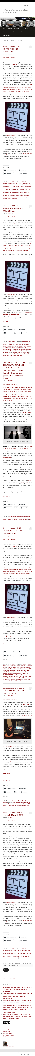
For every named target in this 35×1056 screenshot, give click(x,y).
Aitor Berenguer (26, 341)
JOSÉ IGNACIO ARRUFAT (12, 189)
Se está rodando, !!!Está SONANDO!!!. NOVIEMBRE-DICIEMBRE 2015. (13, 531)
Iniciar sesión (6, 1031)
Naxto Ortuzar (17, 194)
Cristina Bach (23, 185)
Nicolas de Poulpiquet (15, 350)
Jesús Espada (16, 673)
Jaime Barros (13, 671)
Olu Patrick (16, 676)
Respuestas (18, 681)
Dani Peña (16, 667)
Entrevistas (25, 28)
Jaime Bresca (20, 671)
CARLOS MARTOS (25, 950)
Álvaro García (25, 183)
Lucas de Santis (18, 349)
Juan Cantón (10, 191)
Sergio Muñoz (19, 679)
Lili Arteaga (17, 191)
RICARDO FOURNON (13, 958)
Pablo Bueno (25, 194)
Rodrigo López (11, 679)
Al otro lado (6, 32)
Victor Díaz (9, 355)
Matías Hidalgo (15, 192)
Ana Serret (24, 518)
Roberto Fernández (24, 195)
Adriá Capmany (26, 182)
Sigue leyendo (7, 162)
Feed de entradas (7, 1033)
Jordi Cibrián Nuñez (10, 347)
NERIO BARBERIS (13, 956)
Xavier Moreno (11, 681)
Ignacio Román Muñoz (21, 952)
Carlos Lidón (17, 185)
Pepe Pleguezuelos (11, 678)
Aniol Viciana (13, 665)
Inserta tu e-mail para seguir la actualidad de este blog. (17, 963)
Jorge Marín (19, 347)
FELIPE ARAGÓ (11, 952)
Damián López (10, 667)
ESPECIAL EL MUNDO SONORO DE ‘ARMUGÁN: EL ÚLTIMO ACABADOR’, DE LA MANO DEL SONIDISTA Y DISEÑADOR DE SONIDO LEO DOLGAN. (17, 1016)
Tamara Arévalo (21, 354)
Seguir (5, 970)
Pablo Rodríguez (24, 676)
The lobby (25, 679)
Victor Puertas (15, 805)
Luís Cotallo (23, 191)
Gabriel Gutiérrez (15, 346)
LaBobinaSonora (11, 804)
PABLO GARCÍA (22, 956)
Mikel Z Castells (25, 675)
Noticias (10, 28)
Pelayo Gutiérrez (25, 350)
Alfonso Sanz (6, 665)
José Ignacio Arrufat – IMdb (17, 777)
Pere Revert (20, 678)
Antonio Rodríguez (14, 343)
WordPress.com (7, 1037)
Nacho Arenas (6, 350)
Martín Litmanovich (27, 349)
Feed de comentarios (8, 1035)
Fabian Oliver (20, 668)
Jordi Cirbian (23, 673)
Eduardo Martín (10, 186)
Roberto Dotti (15, 195)
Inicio (4, 28)
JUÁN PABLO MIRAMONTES (20, 955)
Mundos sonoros (15, 32)
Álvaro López (19, 665)
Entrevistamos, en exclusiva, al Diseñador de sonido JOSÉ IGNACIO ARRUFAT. (14, 690)
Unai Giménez (16, 197)
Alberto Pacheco (26, 664)
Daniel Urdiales (23, 667)
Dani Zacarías (18, 344)
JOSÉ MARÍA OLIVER (8, 955)
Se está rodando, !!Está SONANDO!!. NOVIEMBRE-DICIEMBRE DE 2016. (13, 208)
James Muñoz (8, 188)
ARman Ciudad (13, 183)
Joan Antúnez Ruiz (23, 188)
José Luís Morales (22, 189)
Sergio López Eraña (7, 197)
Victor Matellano (7, 805)
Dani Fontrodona (10, 344)
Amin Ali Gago (6, 343)
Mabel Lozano (19, 804)
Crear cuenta (6, 1030)
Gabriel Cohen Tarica (8, 670)
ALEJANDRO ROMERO (8, 950)
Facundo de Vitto (28, 668)
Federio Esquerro (7, 346)
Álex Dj (19, 183)
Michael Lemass (23, 192)
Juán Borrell (11, 349)
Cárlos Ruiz (26, 665)
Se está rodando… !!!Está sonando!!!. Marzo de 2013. (13, 813)
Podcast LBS (17, 28)
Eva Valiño (16, 186)
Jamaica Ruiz (10, 953)
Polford (10, 195)
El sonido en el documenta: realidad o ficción (19, 516)
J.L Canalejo (23, 346)
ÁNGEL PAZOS (17, 950)
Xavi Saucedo (23, 197)
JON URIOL (16, 953)
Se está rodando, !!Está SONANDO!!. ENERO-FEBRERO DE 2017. (11, 49)
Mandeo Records (16, 675)
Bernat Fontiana (9, 185)
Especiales (23, 32)
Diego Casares (25, 344)
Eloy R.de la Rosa (12, 668)
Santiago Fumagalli (23, 352)
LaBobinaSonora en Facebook (10, 978)
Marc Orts (8, 192)
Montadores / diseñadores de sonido (21, 800)
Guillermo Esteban (24, 186)
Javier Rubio (15, 188)
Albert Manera (6, 183)
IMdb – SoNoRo (6, 35)
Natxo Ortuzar (10, 194)
